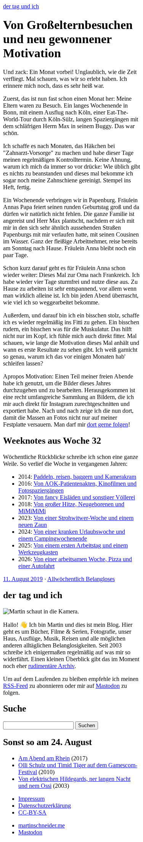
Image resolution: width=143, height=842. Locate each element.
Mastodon (108, 686)
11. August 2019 (23, 579)
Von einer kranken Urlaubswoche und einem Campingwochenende (71, 535)
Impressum (31, 798)
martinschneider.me (41, 825)
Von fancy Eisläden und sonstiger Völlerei (84, 497)
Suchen (86, 725)
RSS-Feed (15, 686)
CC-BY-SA (32, 812)
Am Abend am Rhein (44, 758)
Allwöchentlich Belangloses (81, 579)
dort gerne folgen (107, 424)
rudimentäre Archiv (51, 666)
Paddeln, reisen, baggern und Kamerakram (85, 476)
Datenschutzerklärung (44, 805)
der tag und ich (21, 6)
